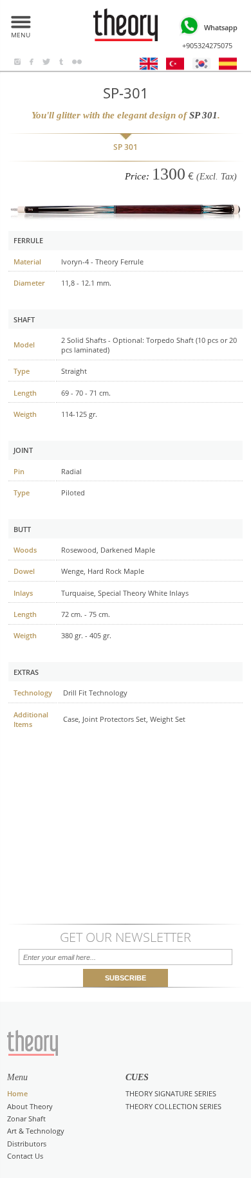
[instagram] (17, 62)
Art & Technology (35, 1131)
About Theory (30, 1106)
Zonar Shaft (26, 1118)
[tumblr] (60, 62)
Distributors (26, 1143)
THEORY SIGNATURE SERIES (171, 1093)
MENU (20, 32)
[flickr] (77, 62)
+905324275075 (209, 36)
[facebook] (31, 62)
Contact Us (25, 1156)
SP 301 (125, 147)
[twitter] (46, 62)
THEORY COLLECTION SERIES (173, 1106)
